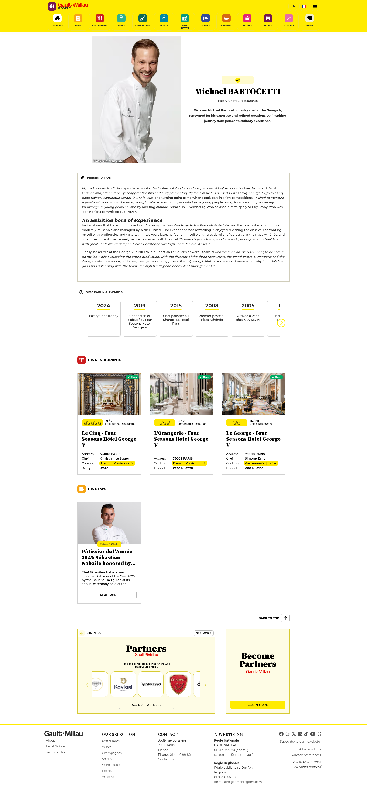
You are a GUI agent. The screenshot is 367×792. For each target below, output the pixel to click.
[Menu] (315, 6)
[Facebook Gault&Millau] (281, 734)
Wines (106, 747)
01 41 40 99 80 (180, 755)
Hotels (107, 771)
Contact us (166, 759)
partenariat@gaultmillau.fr (234, 755)
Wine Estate (111, 765)
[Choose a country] (303, 6)
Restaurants (111, 741)
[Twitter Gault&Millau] (294, 734)
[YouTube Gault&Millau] (312, 734)
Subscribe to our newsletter (300, 741)
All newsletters (310, 749)
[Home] (73, 5)
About (50, 740)
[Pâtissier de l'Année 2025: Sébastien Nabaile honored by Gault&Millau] (109, 553)
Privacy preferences (306, 755)
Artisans (108, 777)
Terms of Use (55, 752)
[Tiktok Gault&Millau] (306, 734)
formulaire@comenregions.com (238, 782)
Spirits (107, 759)
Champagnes (112, 753)
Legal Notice (55, 746)
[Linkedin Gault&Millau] (300, 734)
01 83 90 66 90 (225, 777)
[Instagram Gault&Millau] (287, 734)
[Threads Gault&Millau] (319, 734)
